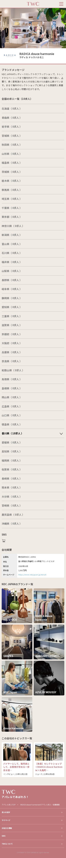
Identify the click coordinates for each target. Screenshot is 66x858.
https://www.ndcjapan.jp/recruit (32, 574)
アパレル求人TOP (8, 804)
